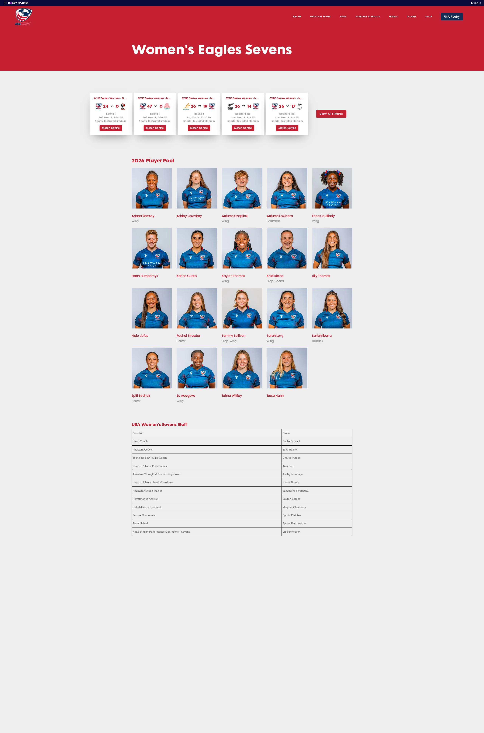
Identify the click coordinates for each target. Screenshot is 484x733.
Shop (428, 16)
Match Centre (111, 128)
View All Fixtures (331, 114)
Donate (411, 16)
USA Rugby (452, 16)
